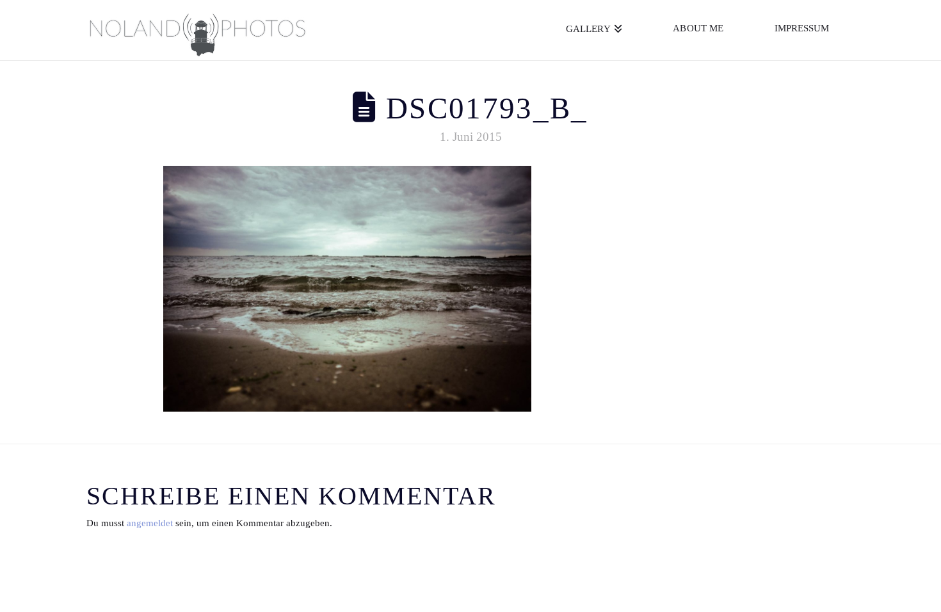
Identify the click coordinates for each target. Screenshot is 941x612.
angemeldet (150, 523)
